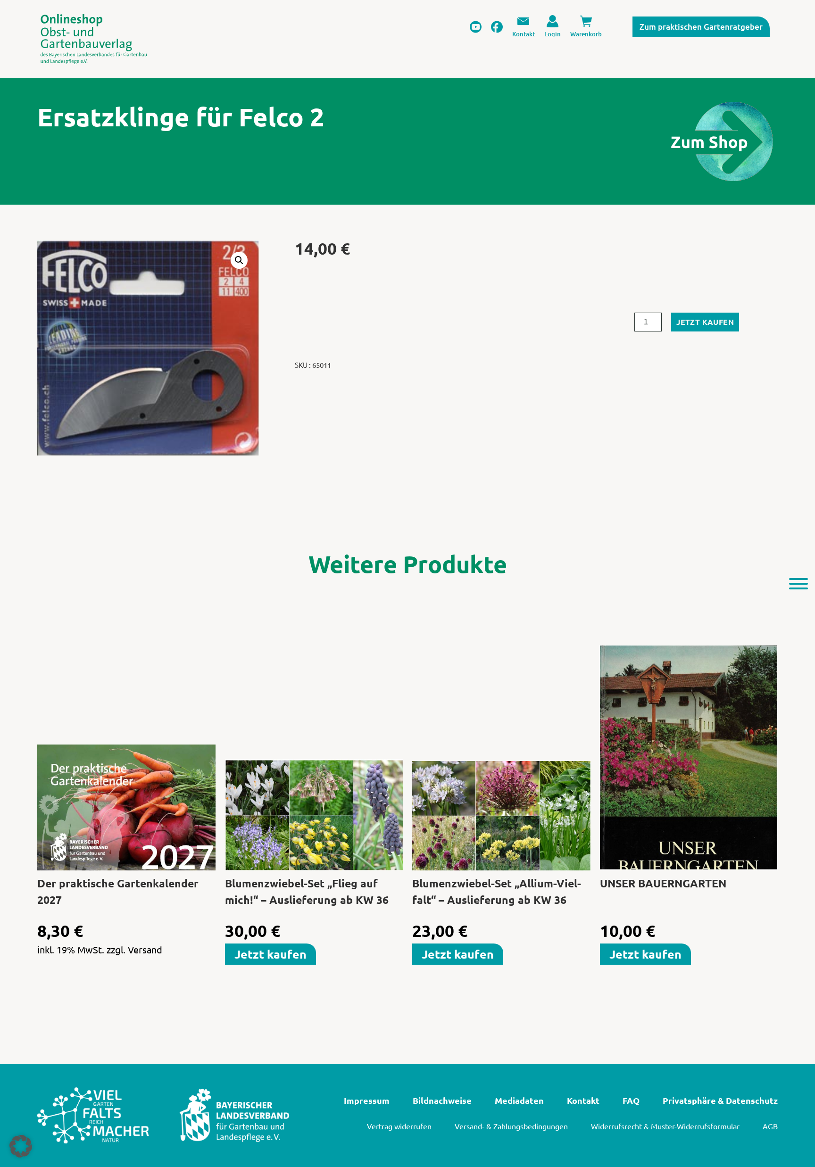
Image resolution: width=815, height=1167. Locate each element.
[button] (239, 260)
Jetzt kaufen (705, 322)
